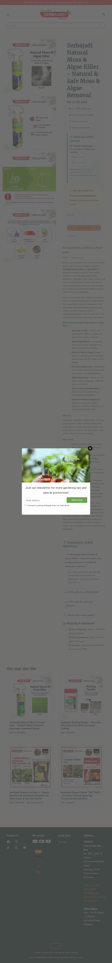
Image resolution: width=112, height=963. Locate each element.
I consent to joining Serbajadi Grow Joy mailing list (48, 505)
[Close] (90, 448)
